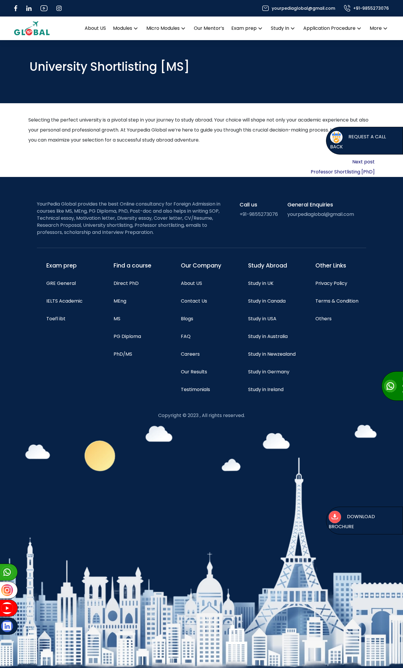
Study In (280, 28)
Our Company (201, 266)
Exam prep (244, 28)
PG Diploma (127, 336)
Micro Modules (163, 28)
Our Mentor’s (209, 28)
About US (95, 28)
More (376, 28)
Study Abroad (267, 266)
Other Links (330, 266)
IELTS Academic (64, 301)
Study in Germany (268, 371)
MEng (120, 301)
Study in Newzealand (272, 354)
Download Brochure (352, 521)
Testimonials (195, 389)
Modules (122, 28)
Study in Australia (268, 336)
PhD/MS (123, 354)
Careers (190, 354)
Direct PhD (126, 283)
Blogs (187, 318)
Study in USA (262, 318)
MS (117, 318)
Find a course (132, 266)
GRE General (61, 283)
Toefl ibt (55, 318)
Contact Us (194, 301)
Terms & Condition (336, 301)
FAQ (186, 336)
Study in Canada (267, 301)
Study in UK (260, 283)
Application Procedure (329, 28)
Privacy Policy (331, 283)
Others (323, 318)
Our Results (194, 371)
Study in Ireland (266, 389)
